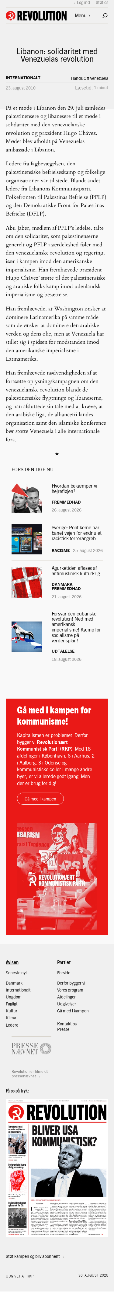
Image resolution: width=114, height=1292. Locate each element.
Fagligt (12, 1003)
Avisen (12, 962)
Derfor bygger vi (71, 982)
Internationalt (23, 77)
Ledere (12, 1024)
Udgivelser (66, 1003)
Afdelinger (66, 996)
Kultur (11, 1010)
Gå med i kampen (40, 798)
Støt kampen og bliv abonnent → (35, 1256)
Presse (63, 1029)
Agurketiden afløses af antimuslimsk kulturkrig (76, 570)
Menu (81, 15)
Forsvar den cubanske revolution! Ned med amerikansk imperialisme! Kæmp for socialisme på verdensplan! (76, 627)
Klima (11, 1017)
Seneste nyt (16, 972)
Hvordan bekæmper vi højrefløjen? (74, 488)
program (75, 989)
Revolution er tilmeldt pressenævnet (30, 1074)
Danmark (14, 982)
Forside (63, 972)
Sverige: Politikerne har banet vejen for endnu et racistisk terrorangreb (77, 533)
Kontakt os (67, 1023)
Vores (62, 989)
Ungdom (14, 996)
